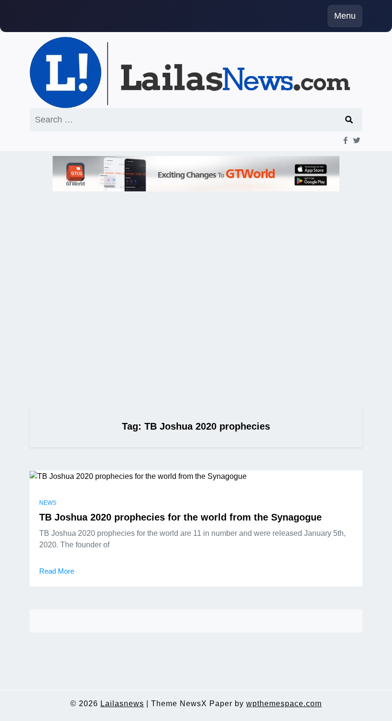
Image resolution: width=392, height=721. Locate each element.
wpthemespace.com (284, 703)
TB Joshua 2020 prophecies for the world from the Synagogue (180, 517)
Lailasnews (122, 703)
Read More (56, 571)
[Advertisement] (196, 296)
